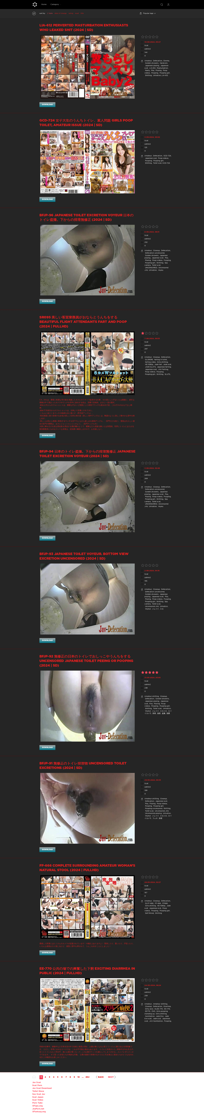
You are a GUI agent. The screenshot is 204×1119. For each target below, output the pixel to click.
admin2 (147, 49)
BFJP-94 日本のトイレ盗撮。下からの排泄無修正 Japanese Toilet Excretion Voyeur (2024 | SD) (87, 454)
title (82, 13)
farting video (150, 362)
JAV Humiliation (156, 1021)
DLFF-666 (148, 903)
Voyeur (147, 609)
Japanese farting (164, 367)
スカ (161, 609)
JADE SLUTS (150, 367)
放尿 (159, 713)
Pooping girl (164, 73)
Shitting (148, 75)
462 (87, 1077)
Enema (166, 61)
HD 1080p (148, 364)
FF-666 (157, 903)
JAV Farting (163, 369)
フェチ (154, 818)
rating (71, 13)
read (77, 13)
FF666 (165, 903)
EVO (153, 1011)
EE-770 (167, 1009)
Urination (157, 75)
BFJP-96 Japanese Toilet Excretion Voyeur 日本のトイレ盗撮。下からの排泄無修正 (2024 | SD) (86, 217)
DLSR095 (148, 359)
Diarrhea (167, 1006)
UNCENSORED (150, 267)
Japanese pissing (151, 65)
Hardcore (163, 63)
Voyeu (160, 270)
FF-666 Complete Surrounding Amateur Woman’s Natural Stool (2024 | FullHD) (87, 868)
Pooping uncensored (153, 808)
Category (55, 4)
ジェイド (155, 609)
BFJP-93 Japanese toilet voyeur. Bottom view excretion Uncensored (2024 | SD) (84, 556)
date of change (61, 13)
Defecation (157, 61)
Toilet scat (157, 163)
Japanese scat (150, 158)
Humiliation (149, 1016)
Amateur (148, 61)
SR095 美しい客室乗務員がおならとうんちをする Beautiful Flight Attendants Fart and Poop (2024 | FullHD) (83, 322)
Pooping (154, 73)
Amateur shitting (151, 696)
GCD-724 (167, 156)
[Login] (168, 4)
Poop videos (163, 158)
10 (78, 1077)
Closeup (156, 250)
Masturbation (162, 68)
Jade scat (167, 364)
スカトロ (163, 711)
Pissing (158, 70)
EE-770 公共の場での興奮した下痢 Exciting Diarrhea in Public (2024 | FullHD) (87, 971)
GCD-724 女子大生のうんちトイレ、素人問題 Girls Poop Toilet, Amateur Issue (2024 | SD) (86, 123)
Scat (146, 45)
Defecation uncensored (154, 253)
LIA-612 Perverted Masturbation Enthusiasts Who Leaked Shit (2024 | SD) (83, 27)
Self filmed (149, 913)
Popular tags (148, 13)
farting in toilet (160, 359)
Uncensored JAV (151, 606)
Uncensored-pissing (153, 813)
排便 (154, 713)
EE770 (147, 1011)
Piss (152, 70)
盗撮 (163, 713)
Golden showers (151, 63)
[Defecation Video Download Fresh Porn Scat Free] (34, 4)
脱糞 (168, 713)
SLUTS (167, 374)
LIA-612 (152, 68)
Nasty (147, 70)
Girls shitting (162, 362)
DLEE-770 (158, 1009)
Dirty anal (148, 1009)
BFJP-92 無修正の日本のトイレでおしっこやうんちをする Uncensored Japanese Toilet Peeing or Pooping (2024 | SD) (86, 661)
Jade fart (158, 364)
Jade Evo (159, 1016)
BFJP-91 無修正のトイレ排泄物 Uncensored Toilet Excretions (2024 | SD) (83, 766)
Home (44, 4)
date (51, 13)
